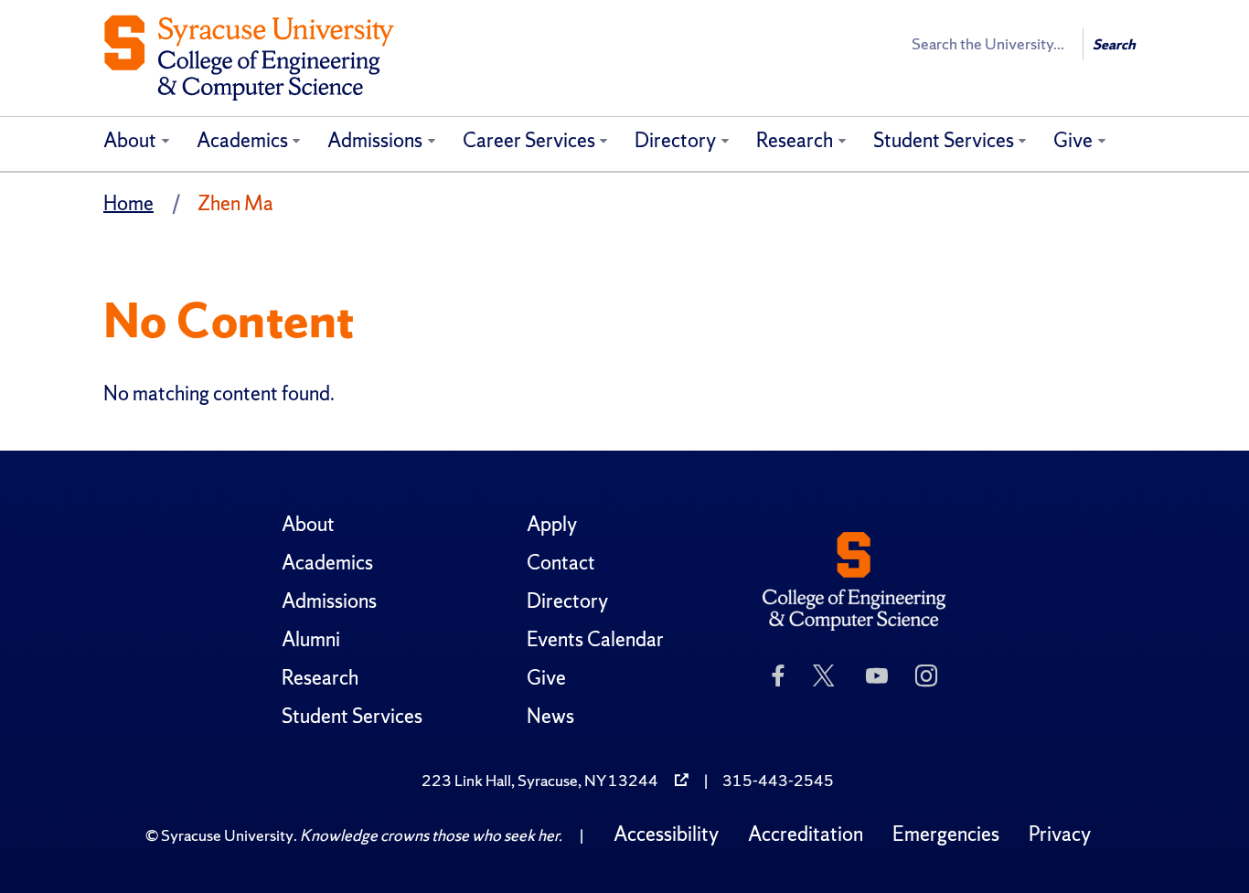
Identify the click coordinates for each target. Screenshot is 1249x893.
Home (128, 203)
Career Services (529, 140)
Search (1114, 44)
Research (794, 140)
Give (1073, 140)
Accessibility (666, 834)
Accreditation (805, 834)
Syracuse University (227, 834)
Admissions (374, 140)
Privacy (1060, 834)
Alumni (311, 639)
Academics (242, 140)
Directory (675, 140)
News (550, 716)
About (129, 140)
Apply (552, 524)
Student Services (943, 140)
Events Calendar (595, 639)
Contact (561, 562)
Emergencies (945, 834)
